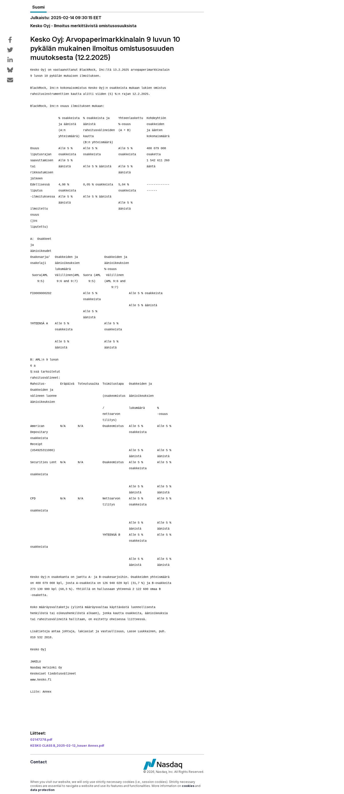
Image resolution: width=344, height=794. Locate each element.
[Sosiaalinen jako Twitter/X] (10, 50)
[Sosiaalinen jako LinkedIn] (10, 60)
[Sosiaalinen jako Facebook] (10, 40)
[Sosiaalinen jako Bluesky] (10, 70)
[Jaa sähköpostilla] (10, 80)
